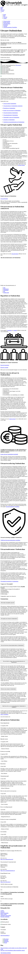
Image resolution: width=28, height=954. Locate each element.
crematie (15, 330)
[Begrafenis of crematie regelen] (14, 359)
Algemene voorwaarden (6, 915)
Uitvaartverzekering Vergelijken (10, 27)
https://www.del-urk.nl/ (5, 882)
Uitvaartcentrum (6, 23)
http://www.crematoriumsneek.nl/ (8, 870)
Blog (2, 8)
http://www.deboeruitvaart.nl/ (7, 859)
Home (2, 7)
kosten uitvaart (12, 418)
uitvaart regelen (21, 165)
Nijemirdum (5, 290)
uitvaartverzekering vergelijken (12, 506)
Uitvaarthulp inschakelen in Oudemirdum (9, 581)
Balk (4, 287)
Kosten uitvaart (6, 22)
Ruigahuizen (6, 289)
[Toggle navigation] (1, 12)
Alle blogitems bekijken (6, 952)
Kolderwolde (6, 292)
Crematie (5, 26)
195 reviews (18, 65)
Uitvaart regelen (6, 21)
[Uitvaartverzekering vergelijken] (14, 534)
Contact (2, 11)
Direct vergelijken (4, 714)
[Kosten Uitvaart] (14, 448)
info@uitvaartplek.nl (5, 935)
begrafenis (9, 330)
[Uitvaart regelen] (14, 193)
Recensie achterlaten (5, 916)
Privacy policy (4, 914)
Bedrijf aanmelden (4, 913)
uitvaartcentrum (15, 253)
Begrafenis (5, 24)
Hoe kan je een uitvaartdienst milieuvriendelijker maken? (13, 950)
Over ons (2, 9)
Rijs (4, 291)
